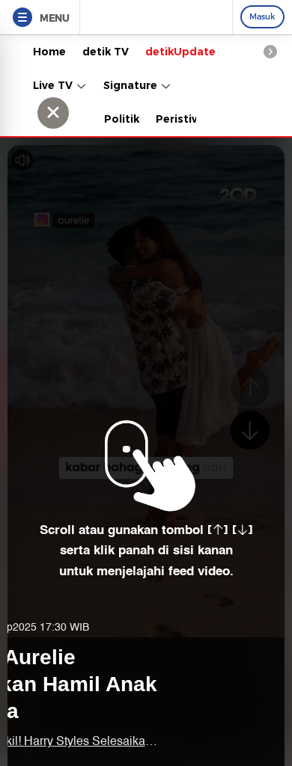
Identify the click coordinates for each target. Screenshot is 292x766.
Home (49, 52)
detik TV (105, 52)
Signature (131, 85)
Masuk (262, 16)
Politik (121, 119)
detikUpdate (180, 52)
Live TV (54, 85)
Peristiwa (182, 119)
